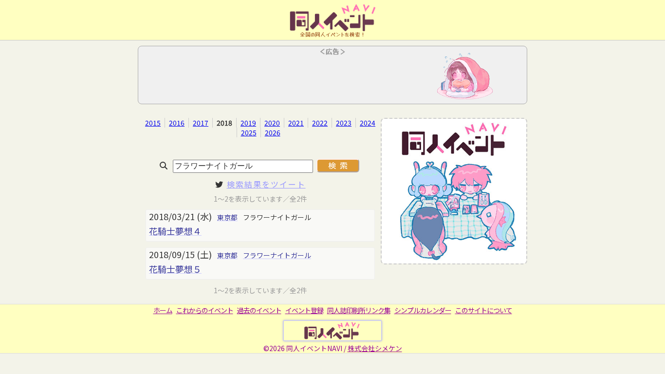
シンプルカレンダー (422, 310)
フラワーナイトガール (277, 255)
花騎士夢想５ (175, 268)
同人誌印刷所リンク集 (358, 310)
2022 (320, 123)
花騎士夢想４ (175, 230)
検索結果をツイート (266, 184)
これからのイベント (204, 310)
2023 (343, 123)
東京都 (227, 217)
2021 (296, 123)
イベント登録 (304, 310)
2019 (248, 123)
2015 (153, 123)
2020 (272, 123)
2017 (200, 123)
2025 (249, 132)
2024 (367, 123)
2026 (272, 132)
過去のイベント (259, 310)
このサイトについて (483, 310)
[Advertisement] (332, 78)
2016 (177, 123)
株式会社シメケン (375, 348)
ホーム (162, 310)
